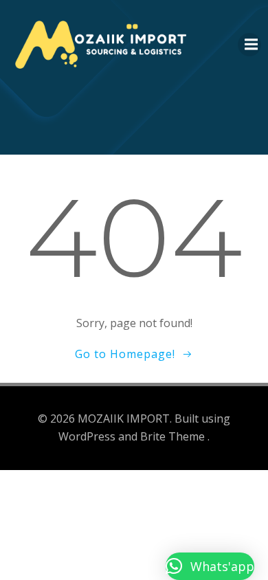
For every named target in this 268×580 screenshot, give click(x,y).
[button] (210, 566)
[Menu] (249, 44)
